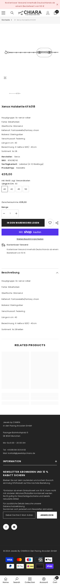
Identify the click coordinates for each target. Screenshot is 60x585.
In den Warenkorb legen (23, 222)
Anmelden (47, 515)
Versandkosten (23, 180)
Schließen (57, 4)
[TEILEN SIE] (56, 223)
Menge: (5, 207)
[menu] (3, 13)
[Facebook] (6, 527)
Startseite (6, 20)
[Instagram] (14, 527)
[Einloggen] (48, 13)
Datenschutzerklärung (14, 506)
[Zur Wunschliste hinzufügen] (50, 223)
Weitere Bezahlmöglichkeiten (30, 239)
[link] (15, 398)
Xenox (17, 156)
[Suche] (12, 13)
